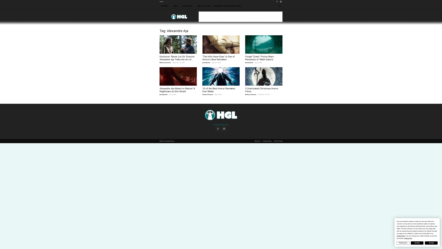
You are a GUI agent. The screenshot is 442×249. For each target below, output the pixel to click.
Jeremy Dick (206, 62)
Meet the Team (204, 6)
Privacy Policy (267, 141)
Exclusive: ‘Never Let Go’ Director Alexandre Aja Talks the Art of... (177, 58)
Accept (431, 243)
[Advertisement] (240, 17)
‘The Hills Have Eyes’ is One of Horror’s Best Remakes (218, 58)
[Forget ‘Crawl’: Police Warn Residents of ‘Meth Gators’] (263, 44)
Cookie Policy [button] (401, 236)
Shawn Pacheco (207, 94)
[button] (279, 6)
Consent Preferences (221, 125)
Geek (175, 6)
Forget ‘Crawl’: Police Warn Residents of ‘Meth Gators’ (259, 58)
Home (161, 1)
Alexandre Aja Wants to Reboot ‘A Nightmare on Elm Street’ (177, 90)
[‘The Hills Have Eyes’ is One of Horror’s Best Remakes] (221, 44)
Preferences (403, 243)
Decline (417, 243)
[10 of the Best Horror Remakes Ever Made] (221, 76)
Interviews (187, 6)
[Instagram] (280, 1)
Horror (164, 6)
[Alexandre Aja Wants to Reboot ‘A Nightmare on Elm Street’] (178, 76)
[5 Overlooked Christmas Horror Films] (263, 76)
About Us (257, 141)
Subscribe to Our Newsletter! (227, 6)
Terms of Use (278, 141)
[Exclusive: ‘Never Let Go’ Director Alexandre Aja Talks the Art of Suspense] (178, 44)
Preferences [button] (408, 238)
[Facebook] (277, 1)
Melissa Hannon (165, 62)
